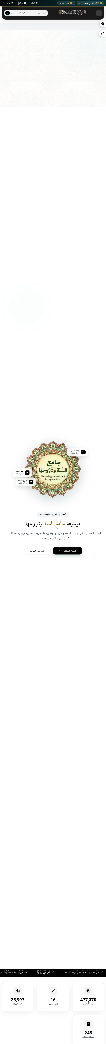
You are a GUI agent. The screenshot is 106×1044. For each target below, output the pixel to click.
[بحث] (7, 13)
